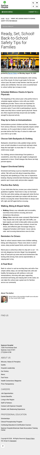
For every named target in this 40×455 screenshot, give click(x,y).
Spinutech (13, 441)
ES (36, 6)
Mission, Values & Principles (10, 362)
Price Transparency (7, 384)
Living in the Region (7, 400)
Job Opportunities (7, 393)
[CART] (37, 2)
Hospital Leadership (8, 368)
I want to (32, 12)
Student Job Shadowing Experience (13, 409)
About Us (5, 358)
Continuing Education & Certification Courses (16, 425)
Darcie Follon (12, 73)
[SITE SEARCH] (33, 2)
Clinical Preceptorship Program (11, 422)
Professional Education (14, 414)
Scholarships (5, 418)
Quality (3, 365)
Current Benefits (6, 396)
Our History (5, 371)
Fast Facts (4, 377)
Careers (5, 389)
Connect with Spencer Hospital (11, 406)
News (3, 374)
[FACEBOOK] (33, 6)
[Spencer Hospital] (4, 4)
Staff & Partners (6, 403)
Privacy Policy (30, 438)
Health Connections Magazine (11, 381)
